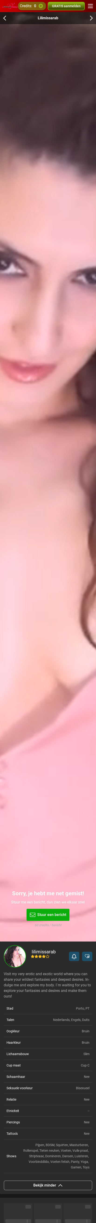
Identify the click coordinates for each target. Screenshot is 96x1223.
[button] (74, 956)
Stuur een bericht (51, 914)
